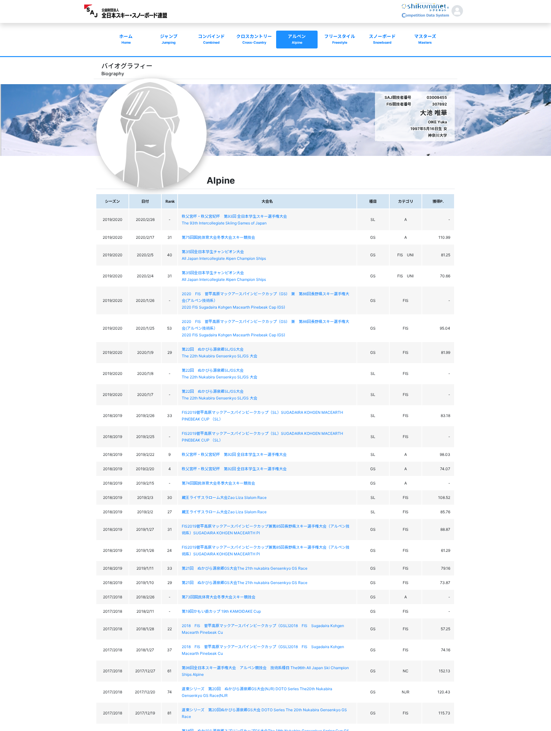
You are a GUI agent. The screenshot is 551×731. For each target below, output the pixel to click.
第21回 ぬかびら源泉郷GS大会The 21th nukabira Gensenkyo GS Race (244, 568)
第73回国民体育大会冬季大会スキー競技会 (218, 597)
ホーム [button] (126, 39)
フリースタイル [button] (339, 39)
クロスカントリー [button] (254, 39)
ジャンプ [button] (169, 39)
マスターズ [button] (425, 39)
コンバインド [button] (211, 39)
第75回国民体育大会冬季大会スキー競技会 (218, 237)
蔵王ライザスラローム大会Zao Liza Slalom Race (224, 497)
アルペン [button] (297, 39)
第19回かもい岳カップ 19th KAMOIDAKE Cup (221, 611)
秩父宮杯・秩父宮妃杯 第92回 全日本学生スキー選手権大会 (234, 454)
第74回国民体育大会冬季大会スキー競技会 (218, 483)
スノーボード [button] (382, 39)
